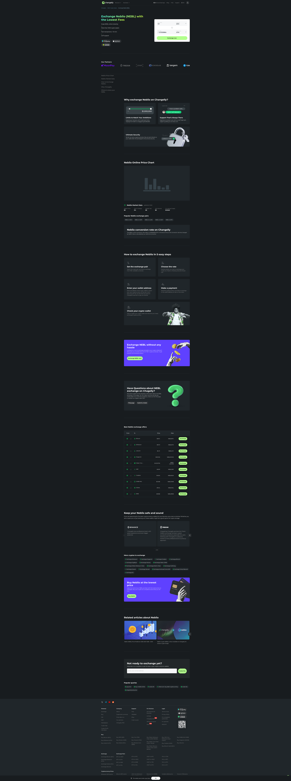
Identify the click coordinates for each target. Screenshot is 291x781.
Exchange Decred (144, 569)
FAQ (172, 2)
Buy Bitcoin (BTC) (106, 737)
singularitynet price (131, 690)
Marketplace (104, 722)
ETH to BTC (135, 756)
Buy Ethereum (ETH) (106, 740)
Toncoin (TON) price (182, 774)
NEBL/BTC (171, 438)
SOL (159, 487)
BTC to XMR (119, 762)
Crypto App (104, 725)
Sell (102, 717)
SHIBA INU (139, 481)
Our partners (119, 720)
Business (125, 2)
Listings (149, 716)
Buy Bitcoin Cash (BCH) (168, 746)
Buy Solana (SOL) (121, 743)
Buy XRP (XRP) (120, 737)
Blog (168, 2)
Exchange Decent (130, 569)
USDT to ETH (150, 765)
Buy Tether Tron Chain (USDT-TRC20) (153, 742)
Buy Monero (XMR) (121, 740)
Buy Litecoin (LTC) (106, 743)
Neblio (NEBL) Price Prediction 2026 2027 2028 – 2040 (138, 641)
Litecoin (138, 450)
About (118, 711)
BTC (159, 438)
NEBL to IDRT (138, 219)
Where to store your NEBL (108, 91)
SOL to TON (165, 756)
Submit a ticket (142, 403)
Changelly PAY (150, 718)
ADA (158, 475)
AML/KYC (164, 724)
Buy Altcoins (180, 743)
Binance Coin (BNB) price (152, 774)
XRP (137, 469)
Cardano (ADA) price (167, 774)
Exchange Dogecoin (146, 559)
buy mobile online (139, 686)
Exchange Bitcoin (174, 559)
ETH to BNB (135, 762)
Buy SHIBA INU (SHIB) (183, 737)
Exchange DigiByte (131, 562)
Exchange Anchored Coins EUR (161, 569)
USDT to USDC (151, 759)
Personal (117, 2)
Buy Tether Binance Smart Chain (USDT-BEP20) (152, 747)
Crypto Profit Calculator (104, 729)
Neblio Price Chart (107, 75)
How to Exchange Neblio (107, 83)
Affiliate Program (151, 721)
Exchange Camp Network (180, 569)
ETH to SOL (135, 765)
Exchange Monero (145, 562)
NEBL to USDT (159, 219)
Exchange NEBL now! (135, 358)
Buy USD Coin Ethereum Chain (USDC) (166, 739)
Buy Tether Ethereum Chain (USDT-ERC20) (152, 738)
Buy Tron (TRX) (136, 737)
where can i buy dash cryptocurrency (167, 686)
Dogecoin (138, 457)
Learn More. (147, 778)
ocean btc (184, 686)
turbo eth (151, 686)
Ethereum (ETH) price (107, 774)
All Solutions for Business (151, 712)
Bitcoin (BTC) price (121, 774)
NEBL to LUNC (149, 219)
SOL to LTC (165, 765)
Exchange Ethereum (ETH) (106, 760)
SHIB (158, 481)
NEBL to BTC (169, 219)
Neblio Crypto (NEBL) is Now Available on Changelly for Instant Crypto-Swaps (172, 642)
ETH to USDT (135, 759)
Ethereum (138, 444)
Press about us (120, 717)
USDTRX (157, 463)
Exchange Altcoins (106, 766)
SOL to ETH (165, 762)
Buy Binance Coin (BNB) (136, 743)
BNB (137, 493)
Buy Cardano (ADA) (167, 743)
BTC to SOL (119, 765)
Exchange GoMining (169, 566)
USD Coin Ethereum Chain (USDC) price (137, 774)
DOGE (158, 457)
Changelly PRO (120, 722)
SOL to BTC (165, 759)
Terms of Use (165, 711)
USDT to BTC (150, 756)
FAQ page (131, 403)
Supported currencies (122, 714)
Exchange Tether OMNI (160, 562)
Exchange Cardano (160, 559)
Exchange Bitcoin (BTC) (107, 756)
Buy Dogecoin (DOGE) (183, 740)
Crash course (135, 720)
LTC (159, 451)
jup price (128, 686)
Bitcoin (138, 438)
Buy (102, 714)
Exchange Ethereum (131, 559)
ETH (159, 445)
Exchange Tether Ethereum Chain (134, 566)
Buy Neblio (131, 596)
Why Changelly (106, 87)
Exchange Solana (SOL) (107, 764)
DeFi (102, 720)
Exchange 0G (129, 572)
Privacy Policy (165, 714)
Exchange (183, 438)
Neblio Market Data (108, 79)
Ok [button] (156, 778)
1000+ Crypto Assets (112, 8)
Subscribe (182, 671)
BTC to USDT (119, 756)
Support (177, 2)
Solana (138, 487)
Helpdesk (134, 714)
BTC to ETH (119, 759)
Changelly (103, 8)
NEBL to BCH (128, 219)
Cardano (138, 475)
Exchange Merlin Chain (154, 566)
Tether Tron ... (139, 463)
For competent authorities (166, 718)
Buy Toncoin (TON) (137, 740)
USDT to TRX (150, 762)
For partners (165, 721)
